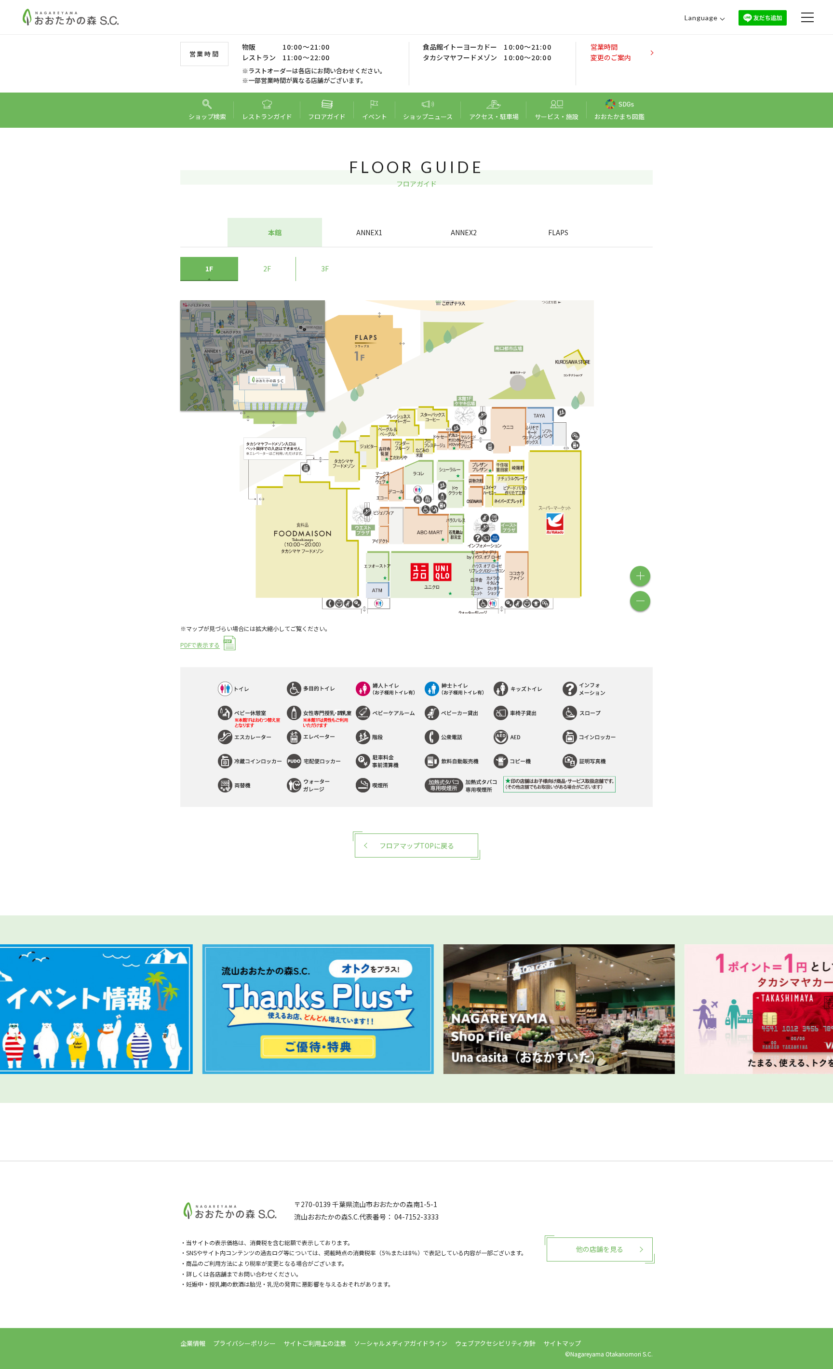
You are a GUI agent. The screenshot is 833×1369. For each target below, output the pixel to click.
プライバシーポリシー (244, 1343)
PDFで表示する (200, 645)
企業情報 (192, 1343)
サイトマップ (562, 1343)
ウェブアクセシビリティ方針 (495, 1343)
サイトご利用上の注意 (314, 1343)
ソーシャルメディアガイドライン (400, 1343)
